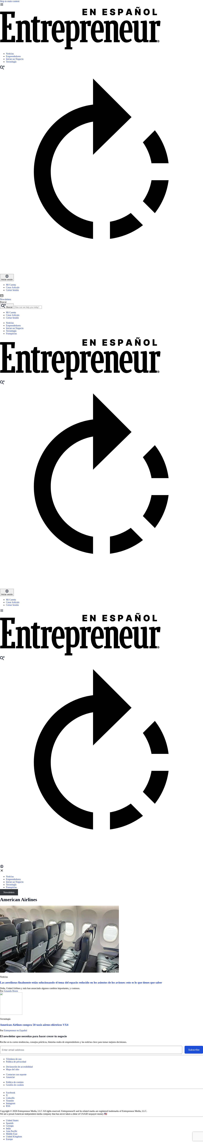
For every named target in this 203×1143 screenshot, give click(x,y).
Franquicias (11, 333)
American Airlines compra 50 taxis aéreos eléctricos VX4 (34, 1024)
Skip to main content (9, 1)
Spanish (9, 1123)
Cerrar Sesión (12, 290)
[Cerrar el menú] (2, 871)
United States (12, 1120)
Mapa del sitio (12, 1069)
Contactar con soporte (16, 1074)
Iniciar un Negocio (14, 59)
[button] (101, 611)
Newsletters (8, 892)
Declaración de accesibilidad (19, 1066)
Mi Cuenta (11, 284)
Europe (9, 1139)
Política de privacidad (16, 1061)
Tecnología (11, 61)
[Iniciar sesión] (2, 867)
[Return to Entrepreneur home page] (80, 48)
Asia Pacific (11, 1131)
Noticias (10, 53)
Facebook (10, 1092)
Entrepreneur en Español (15, 1030)
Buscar (3, 302)
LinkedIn (10, 1098)
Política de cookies (14, 1082)
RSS (8, 1106)
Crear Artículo (12, 287)
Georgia (10, 1126)
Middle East (11, 1134)
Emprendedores (13, 56)
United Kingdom (14, 1136)
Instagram (10, 1103)
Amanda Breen (11, 991)
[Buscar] (2, 68)
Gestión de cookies (15, 1085)
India (8, 1128)
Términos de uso (14, 1059)
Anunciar (10, 1077)
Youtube (10, 1100)
